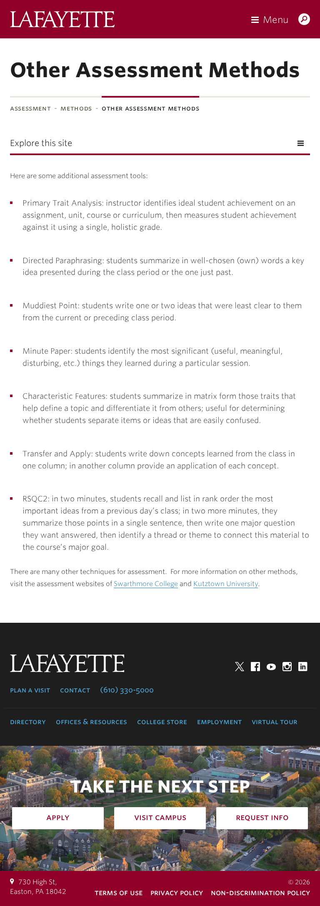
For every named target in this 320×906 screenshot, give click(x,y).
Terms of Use (118, 892)
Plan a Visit (30, 690)
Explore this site (41, 143)
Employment (219, 721)
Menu (275, 19)
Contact (75, 690)
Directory (28, 721)
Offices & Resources (91, 721)
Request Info (262, 817)
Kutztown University (225, 584)
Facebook (255, 666)
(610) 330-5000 (127, 690)
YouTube (271, 666)
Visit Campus (160, 817)
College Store (162, 721)
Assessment (30, 108)
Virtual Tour (275, 721)
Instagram (287, 666)
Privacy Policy (176, 892)
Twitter (239, 666)
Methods (76, 108)
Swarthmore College (146, 584)
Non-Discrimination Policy (260, 892)
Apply (58, 817)
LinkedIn (303, 666)
